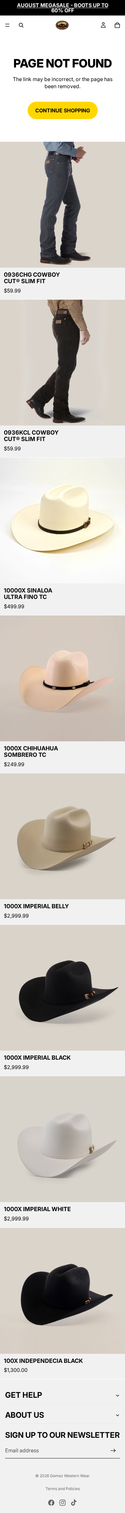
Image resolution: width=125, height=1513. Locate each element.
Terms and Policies (63, 1488)
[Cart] (117, 25)
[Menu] (7, 25)
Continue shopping (62, 110)
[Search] (21, 25)
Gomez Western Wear (70, 1475)
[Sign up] (113, 1450)
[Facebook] (51, 1503)
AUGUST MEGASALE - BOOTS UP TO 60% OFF (62, 8)
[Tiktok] (74, 1503)
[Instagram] (62, 1503)
